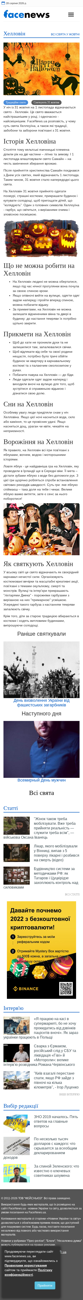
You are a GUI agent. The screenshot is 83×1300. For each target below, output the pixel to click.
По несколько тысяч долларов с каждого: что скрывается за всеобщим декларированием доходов (40, 1148)
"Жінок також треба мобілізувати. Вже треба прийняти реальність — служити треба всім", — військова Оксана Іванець (39, 828)
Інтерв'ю (13, 1008)
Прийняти (45, 1285)
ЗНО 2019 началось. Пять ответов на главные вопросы (56, 1121)
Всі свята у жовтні (65, 34)
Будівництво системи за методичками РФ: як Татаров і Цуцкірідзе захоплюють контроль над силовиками (40, 878)
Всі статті (72, 894)
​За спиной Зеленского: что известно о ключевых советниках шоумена (56, 1170)
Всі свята (41, 792)
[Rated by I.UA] (61, 1251)
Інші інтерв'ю (69, 1094)
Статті (10, 808)
